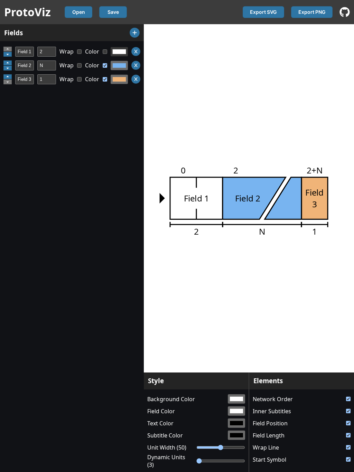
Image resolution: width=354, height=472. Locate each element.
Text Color (160, 423)
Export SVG (263, 12)
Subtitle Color (165, 435)
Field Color (161, 411)
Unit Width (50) (166, 447)
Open (78, 12)
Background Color (171, 399)
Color (92, 51)
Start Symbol (269, 459)
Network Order (273, 399)
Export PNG (312, 12)
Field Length (269, 435)
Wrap (66, 51)
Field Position (270, 423)
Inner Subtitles (272, 411)
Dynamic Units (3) (166, 461)
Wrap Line (266, 447)
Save (113, 12)
